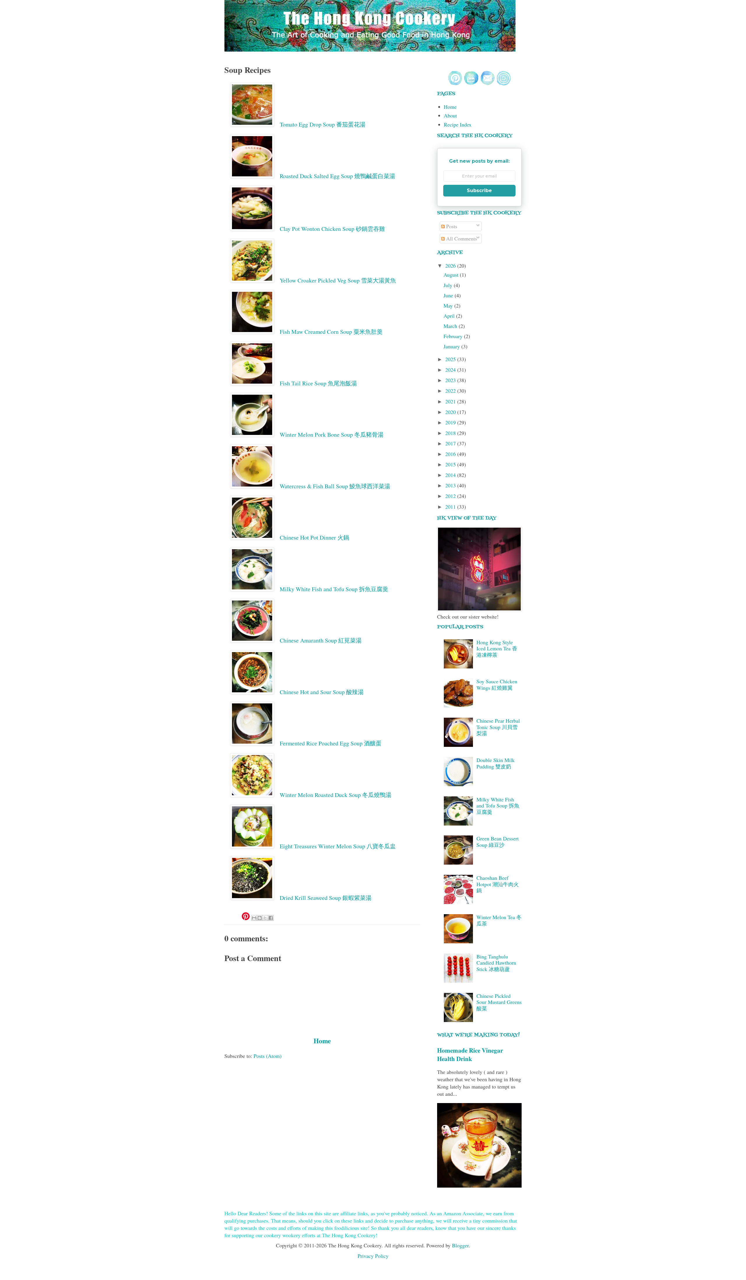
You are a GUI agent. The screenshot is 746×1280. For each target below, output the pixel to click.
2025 (451, 359)
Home (322, 1041)
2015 (451, 464)
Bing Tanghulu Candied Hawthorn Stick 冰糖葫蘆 (496, 962)
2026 (451, 265)
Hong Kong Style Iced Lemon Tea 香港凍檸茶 (496, 648)
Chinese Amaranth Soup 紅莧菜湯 (321, 640)
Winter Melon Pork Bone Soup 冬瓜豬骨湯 (331, 434)
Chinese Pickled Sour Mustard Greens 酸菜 (499, 1002)
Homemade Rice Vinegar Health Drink (470, 1054)
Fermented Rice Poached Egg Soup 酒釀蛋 (330, 743)
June (449, 295)
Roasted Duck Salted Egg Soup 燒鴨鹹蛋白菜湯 (337, 176)
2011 (451, 506)
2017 (451, 443)
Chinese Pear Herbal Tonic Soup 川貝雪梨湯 (498, 727)
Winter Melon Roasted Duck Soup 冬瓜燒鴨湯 (335, 795)
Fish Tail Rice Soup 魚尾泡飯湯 (318, 383)
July (449, 285)
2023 (451, 380)
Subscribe (479, 190)
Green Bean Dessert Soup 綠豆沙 (497, 841)
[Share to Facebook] (271, 918)
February (454, 336)
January (452, 346)
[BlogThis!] (260, 918)
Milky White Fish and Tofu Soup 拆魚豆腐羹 (334, 589)
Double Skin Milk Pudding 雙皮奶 (495, 763)
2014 (451, 474)
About (450, 115)
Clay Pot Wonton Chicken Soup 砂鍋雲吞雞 (332, 229)
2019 (451, 422)
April (450, 315)
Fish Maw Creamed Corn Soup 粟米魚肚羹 (331, 332)
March (451, 325)
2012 (451, 495)
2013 (451, 485)
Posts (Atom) (267, 1055)
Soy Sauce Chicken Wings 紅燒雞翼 (496, 684)
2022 (451, 390)
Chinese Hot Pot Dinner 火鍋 (314, 537)
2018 (451, 432)
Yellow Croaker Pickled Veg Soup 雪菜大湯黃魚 (338, 280)
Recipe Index (457, 124)
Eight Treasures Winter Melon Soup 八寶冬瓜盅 (338, 846)
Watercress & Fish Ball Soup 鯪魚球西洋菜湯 (335, 486)
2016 (451, 453)
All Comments (461, 238)
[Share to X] (265, 918)
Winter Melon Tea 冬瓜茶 (499, 920)
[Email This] (254, 918)
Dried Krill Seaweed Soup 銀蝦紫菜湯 (326, 898)
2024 (451, 369)
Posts (451, 226)
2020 (451, 411)
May (449, 305)
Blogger (460, 1245)
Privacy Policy (373, 1255)
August (452, 274)
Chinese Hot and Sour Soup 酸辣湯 (322, 692)
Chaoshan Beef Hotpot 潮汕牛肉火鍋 (497, 884)
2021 (451, 401)
